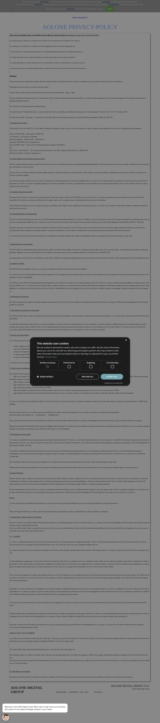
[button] (45, 376)
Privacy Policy (51, 356)
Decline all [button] (88, 376)
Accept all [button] (111, 376)
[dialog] (80, 361)
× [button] (126, 340)
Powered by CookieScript (113, 383)
